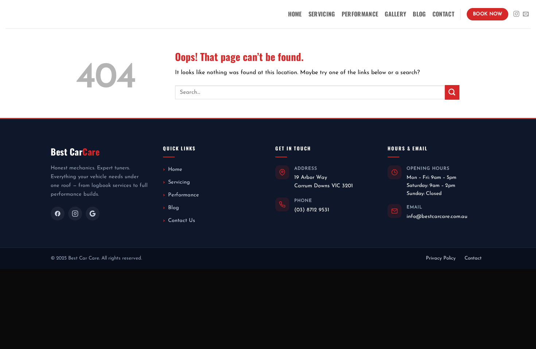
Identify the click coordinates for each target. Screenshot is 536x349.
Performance (360, 13)
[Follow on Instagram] (516, 14)
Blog (419, 13)
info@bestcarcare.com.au (437, 216)
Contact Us (181, 220)
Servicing (321, 13)
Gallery (395, 13)
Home (295, 13)
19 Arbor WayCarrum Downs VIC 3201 (323, 181)
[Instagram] (75, 213)
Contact (443, 13)
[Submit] (452, 92)
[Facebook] (58, 213)
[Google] (93, 213)
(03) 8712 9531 (311, 210)
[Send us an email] (526, 14)
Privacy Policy (441, 258)
